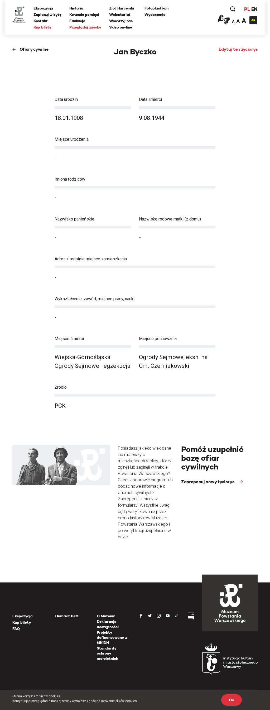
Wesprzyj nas (121, 20)
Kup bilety (42, 27)
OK (231, 700)
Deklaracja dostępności (108, 624)
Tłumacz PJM (67, 616)
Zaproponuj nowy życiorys (208, 482)
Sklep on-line (120, 27)
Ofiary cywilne (34, 49)
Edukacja (77, 20)
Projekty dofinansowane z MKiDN (112, 637)
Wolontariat (120, 14)
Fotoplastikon (156, 8)
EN (254, 9)
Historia (76, 8)
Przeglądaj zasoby (85, 27)
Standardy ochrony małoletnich (107, 653)
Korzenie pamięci (84, 14)
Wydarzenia (154, 14)
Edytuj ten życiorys (238, 49)
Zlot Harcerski (121, 8)
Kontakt (40, 20)
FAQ (16, 628)
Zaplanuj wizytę (47, 14)
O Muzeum (106, 616)
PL (247, 9)
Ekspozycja (43, 8)
